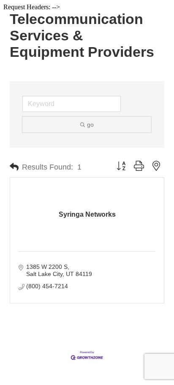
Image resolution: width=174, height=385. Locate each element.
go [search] (90, 124)
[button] (14, 167)
